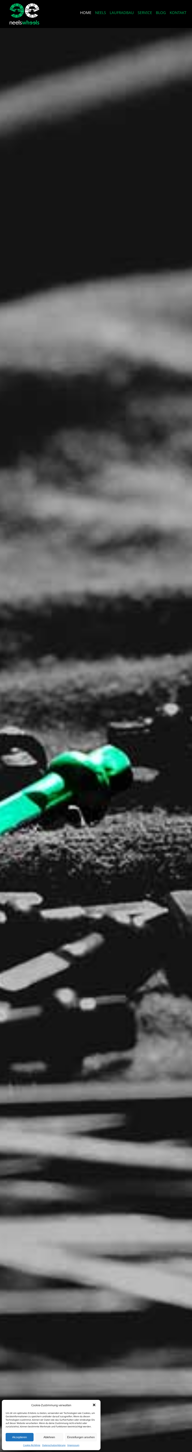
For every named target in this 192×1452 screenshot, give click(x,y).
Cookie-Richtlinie (31, 1445)
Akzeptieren (19, 1437)
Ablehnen (49, 1437)
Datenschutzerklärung (53, 1445)
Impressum (73, 1445)
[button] (94, 1405)
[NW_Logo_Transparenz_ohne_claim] (24, 3)
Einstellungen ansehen (81, 1437)
